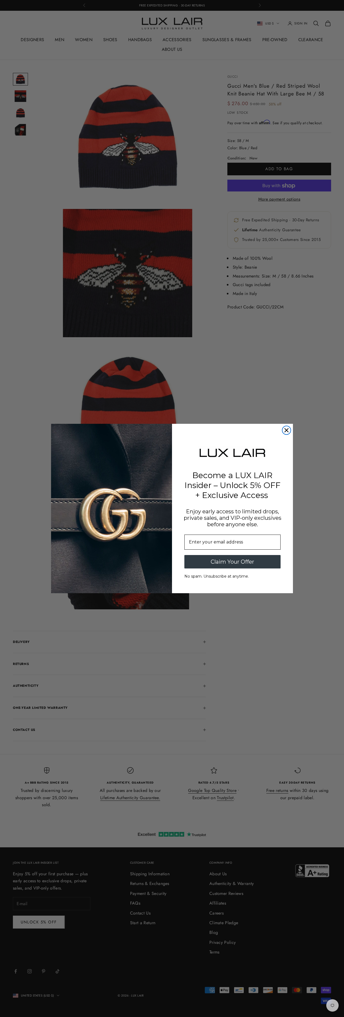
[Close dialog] (286, 430)
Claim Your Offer (232, 562)
